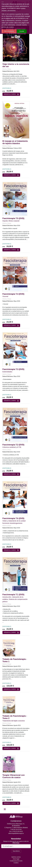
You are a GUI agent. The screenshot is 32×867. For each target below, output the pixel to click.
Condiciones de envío (16, 861)
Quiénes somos (16, 857)
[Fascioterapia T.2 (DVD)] (15, 425)
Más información (9, 31)
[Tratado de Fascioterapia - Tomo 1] (8, 648)
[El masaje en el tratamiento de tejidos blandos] (16, 120)
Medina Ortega (6, 69)
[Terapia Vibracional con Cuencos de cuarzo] (8, 764)
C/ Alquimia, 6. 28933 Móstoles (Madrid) (16, 827)
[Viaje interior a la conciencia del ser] (16, 43)
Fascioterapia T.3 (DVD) (13, 369)
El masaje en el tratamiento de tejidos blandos (15, 142)
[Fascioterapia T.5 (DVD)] (14, 198)
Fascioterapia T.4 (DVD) (13, 294)
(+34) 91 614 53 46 (16, 829)
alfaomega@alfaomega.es (16, 833)
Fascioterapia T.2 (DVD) (13, 445)
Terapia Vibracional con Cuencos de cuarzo (13, 776)
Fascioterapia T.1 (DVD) (13, 594)
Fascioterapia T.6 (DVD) (13, 518)
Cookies (16, 862)
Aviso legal (16, 859)
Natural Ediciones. (7, 71)
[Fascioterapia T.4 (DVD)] (15, 274)
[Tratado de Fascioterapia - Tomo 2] (8, 704)
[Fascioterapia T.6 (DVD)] (15, 498)
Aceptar (22, 31)
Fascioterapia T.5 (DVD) (13, 218)
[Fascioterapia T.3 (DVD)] (15, 349)
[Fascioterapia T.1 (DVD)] (15, 574)
